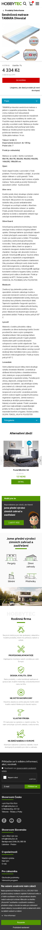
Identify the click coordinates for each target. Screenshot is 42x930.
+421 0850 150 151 (10, 836)
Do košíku (21, 80)
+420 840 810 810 (9, 803)
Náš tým (5, 861)
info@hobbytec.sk (10, 839)
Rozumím (21, 922)
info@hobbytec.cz (10, 806)
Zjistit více (13, 523)
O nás (4, 864)
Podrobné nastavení (21, 927)
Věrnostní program (10, 880)
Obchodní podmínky (10, 877)
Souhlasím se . (19, 769)
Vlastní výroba (8, 858)
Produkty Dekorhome (14, 10)
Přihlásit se (32, 786)
